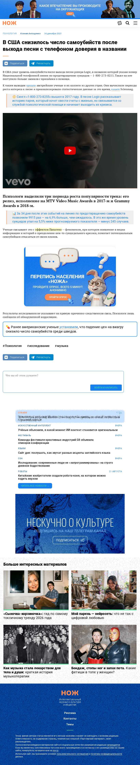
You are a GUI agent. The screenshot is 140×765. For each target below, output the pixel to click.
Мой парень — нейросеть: (102, 616)
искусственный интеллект (34, 425)
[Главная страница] (9, 23)
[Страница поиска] (127, 23)
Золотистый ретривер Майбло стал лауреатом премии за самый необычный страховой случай (69, 419)
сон (20, 458)
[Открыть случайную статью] (120, 23)
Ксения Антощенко (30, 33)
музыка (62, 346)
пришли (31, 85)
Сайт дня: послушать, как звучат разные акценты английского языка (64, 452)
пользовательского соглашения (73, 754)
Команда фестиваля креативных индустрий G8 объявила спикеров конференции (56, 441)
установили (69, 327)
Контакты (70, 718)
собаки (22, 412)
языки (22, 448)
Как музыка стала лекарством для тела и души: (32, 672)
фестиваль (24, 435)
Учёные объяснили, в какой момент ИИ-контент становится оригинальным (68, 430)
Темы (70, 724)
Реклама (70, 713)
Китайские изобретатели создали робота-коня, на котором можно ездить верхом (62, 477)
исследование (39, 346)
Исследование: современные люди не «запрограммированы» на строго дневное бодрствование (65, 464)
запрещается (113, 745)
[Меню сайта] (135, 23)
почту (55, 750)
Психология (10, 33)
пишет (115, 89)
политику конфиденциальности (106, 754)
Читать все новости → (35, 485)
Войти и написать (106, 387)
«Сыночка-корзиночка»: (35, 616)
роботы (22, 471)
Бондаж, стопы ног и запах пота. (103, 670)
